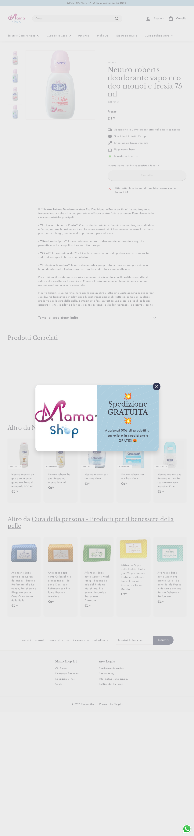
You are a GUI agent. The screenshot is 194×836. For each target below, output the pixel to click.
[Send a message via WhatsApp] (187, 829)
